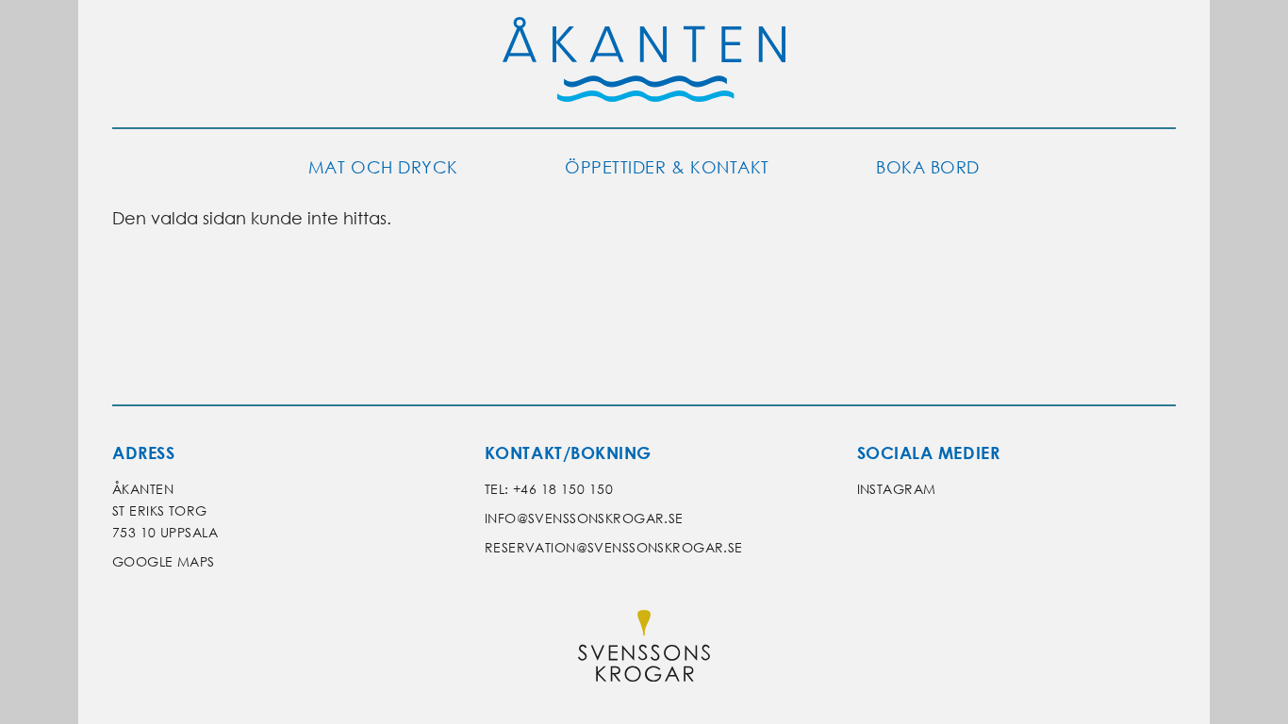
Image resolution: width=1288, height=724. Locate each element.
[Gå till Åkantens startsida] (644, 63)
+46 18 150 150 (563, 489)
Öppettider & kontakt (667, 167)
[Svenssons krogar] (644, 650)
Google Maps (163, 561)
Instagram (896, 489)
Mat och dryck (383, 167)
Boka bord (928, 167)
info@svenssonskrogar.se (584, 518)
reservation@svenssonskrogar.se (614, 547)
